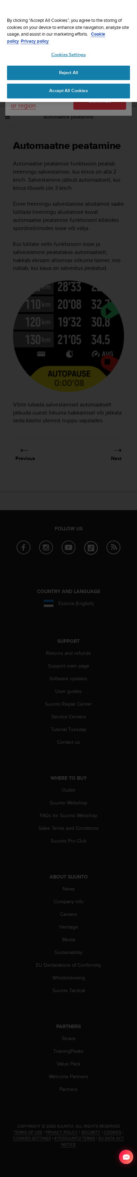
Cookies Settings (68, 55)
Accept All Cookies (68, 90)
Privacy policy (35, 41)
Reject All (68, 73)
